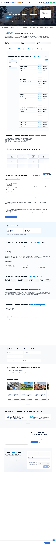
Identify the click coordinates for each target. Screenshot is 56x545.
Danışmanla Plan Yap (46, 174)
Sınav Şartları (25, 27)
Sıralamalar (12, 27)
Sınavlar (23, 2)
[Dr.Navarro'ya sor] (54, 540)
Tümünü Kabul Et (47, 542)
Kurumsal (29, 2)
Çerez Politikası (17, 543)
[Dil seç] (36, 2)
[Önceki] (27, 404)
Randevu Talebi (46, 2)
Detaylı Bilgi (16, 397)
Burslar (46, 27)
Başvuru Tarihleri (40, 27)
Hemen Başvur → (8, 17)
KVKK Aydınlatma (22, 543)
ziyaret (6, 142)
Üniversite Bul (13, 2)
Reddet (41, 542)
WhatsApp (52, 2)
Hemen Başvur (13, 399)
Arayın (46, 59)
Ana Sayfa (6, 4)
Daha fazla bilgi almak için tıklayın (11, 216)
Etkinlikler (19, 2)
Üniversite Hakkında (5, 27)
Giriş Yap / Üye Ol (40, 2)
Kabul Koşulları (32, 27)
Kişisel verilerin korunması (31, 462)
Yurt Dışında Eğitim (6, 2)
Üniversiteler (9, 4)
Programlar (18, 27)
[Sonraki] (29, 404)
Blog (26, 2)
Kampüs (51, 27)
